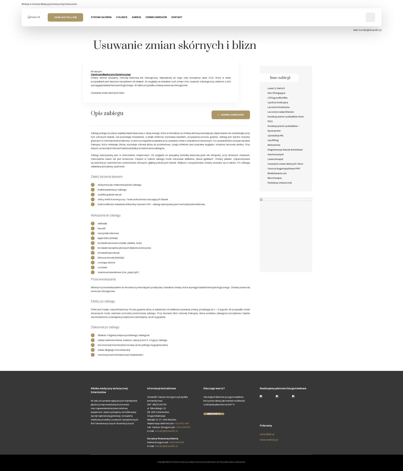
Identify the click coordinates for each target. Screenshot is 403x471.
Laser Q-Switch (276, 88)
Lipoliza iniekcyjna (278, 102)
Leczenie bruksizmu (279, 107)
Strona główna (101, 17)
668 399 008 (177, 442)
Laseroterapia (275, 159)
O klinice (121, 17)
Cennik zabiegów (156, 17)
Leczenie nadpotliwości (281, 112)
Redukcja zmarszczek (280, 183)
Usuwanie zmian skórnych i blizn (285, 164)
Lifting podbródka (277, 97)
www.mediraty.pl (269, 439)
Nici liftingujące (276, 93)
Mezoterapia (275, 178)
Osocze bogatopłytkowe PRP (284, 168)
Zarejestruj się (65, 17)
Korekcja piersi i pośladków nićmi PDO (286, 119)
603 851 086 (182, 423)
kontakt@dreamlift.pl (369, 30)
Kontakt (176, 17)
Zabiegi (136, 17)
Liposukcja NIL (276, 135)
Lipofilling (273, 140)
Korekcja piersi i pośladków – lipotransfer (283, 128)
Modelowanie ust (277, 173)
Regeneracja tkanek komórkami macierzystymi (285, 152)
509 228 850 (183, 427)
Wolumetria (274, 145)
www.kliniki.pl (267, 434)
